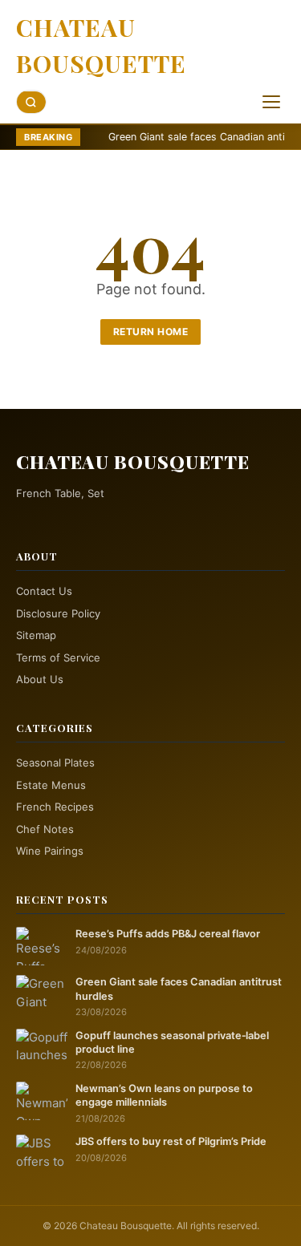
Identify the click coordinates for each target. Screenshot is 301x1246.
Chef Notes (45, 829)
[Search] (31, 102)
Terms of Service (58, 657)
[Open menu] (271, 102)
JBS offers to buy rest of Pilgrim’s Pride (170, 1141)
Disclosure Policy (58, 613)
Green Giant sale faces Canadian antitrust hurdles (178, 988)
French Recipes (55, 806)
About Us (39, 679)
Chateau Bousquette (101, 45)
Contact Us (44, 591)
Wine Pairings (49, 850)
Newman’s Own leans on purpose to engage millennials (164, 1095)
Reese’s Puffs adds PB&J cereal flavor (167, 934)
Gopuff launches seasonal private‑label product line (172, 1042)
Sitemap (36, 635)
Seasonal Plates (55, 762)
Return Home (151, 332)
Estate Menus (51, 785)
